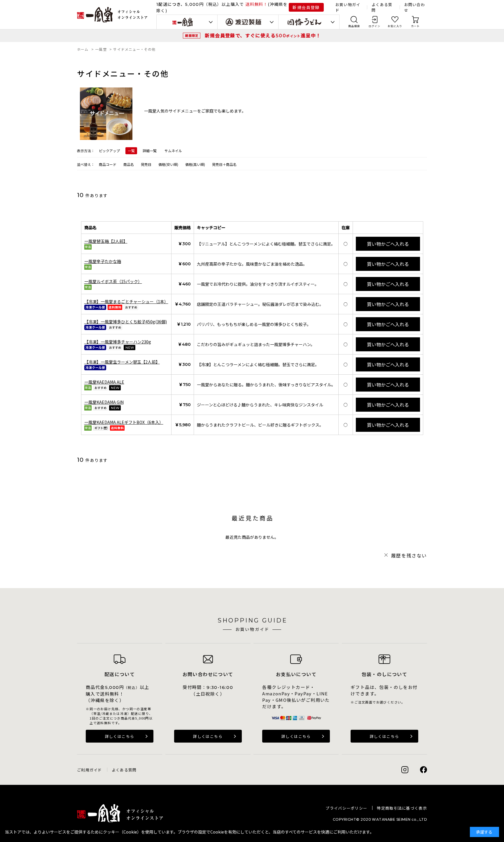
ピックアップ (109, 150)
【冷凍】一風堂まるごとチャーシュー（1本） (126, 301)
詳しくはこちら (119, 736)
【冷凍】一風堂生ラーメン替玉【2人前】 (122, 362)
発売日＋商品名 (224, 164)
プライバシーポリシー (346, 808)
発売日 (146, 164)
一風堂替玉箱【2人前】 (105, 241)
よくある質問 (124, 770)
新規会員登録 (306, 7)
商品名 (128, 164)
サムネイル (173, 150)
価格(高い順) (195, 164)
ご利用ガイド (89, 770)
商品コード (107, 164)
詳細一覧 (150, 150)
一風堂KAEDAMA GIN (104, 402)
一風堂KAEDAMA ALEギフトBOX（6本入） (123, 422)
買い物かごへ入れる (388, 243)
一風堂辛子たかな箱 (102, 261)
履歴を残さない (409, 555)
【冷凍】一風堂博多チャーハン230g (117, 342)
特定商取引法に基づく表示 (402, 808)
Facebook (423, 769)
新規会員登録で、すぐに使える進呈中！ (263, 35)
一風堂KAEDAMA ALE (104, 382)
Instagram (404, 769)
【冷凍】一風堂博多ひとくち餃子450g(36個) (125, 321)
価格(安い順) (168, 164)
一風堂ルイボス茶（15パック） (113, 281)
